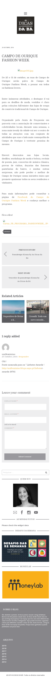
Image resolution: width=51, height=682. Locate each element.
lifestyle (7, 231)
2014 (4, 659)
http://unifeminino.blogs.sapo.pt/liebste (22, 368)
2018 (4, 648)
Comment (9, 428)
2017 (4, 651)
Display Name (10, 401)
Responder (24, 357)
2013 (4, 662)
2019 (4, 645)
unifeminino (8, 354)
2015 (4, 656)
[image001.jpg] (26, 71)
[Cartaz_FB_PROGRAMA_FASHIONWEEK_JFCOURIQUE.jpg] (25, 222)
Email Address (11, 414)
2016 (4, 653)
